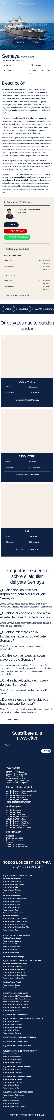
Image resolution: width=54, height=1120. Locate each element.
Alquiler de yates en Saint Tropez (19, 795)
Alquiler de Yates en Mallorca (11, 890)
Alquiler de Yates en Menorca (12, 893)
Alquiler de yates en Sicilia (16, 821)
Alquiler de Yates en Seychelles (12, 1072)
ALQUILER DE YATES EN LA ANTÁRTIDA (17, 1046)
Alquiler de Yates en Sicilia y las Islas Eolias (16, 927)
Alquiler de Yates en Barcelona (12, 881)
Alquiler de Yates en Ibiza (10, 887)
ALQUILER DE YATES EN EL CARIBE (15, 993)
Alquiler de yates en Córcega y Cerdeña (21, 791)
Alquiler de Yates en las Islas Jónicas (14, 972)
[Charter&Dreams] (27, 4)
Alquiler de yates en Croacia (17, 793)
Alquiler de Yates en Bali (10, 1054)
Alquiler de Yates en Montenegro (13, 957)
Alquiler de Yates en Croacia (12, 938)
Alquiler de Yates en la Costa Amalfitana (15, 918)
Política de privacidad (14, 838)
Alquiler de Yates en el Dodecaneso (13, 969)
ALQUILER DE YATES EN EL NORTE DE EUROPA (19, 1037)
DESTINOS (35, 42)
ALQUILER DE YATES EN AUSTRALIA (15, 1041)
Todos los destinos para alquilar (18, 802)
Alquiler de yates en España (17, 817)
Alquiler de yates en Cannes (17, 800)
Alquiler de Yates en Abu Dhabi (12, 1082)
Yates (10, 719)
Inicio (6, 719)
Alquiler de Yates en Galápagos (12, 1027)
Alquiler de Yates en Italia (11, 916)
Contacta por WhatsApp (18, 237)
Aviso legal (10, 842)
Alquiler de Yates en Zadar (11, 952)
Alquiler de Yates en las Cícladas (13, 966)
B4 (27, 531)
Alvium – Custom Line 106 (16, 774)
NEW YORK (27, 456)
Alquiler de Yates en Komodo (11, 1057)
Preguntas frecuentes (14, 840)
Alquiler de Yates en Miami (11, 1098)
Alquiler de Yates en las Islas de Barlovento (16, 1002)
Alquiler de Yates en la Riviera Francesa (15, 899)
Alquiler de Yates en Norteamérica (13, 1095)
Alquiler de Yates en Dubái (11, 1085)
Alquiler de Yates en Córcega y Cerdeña (15, 921)
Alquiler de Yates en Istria (10, 944)
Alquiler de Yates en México (11, 1030)
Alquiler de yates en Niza (15, 797)
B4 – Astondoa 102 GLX (15, 778)
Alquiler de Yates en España (12, 879)
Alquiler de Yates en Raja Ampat (12, 1059)
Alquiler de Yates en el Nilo (11, 1088)
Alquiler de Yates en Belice (11, 1022)
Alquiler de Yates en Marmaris (12, 988)
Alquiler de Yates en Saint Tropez (13, 913)
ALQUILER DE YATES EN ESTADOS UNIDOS (18, 1092)
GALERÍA (8, 309)
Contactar (10, 836)
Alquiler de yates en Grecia (16, 825)
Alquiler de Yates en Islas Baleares (13, 884)
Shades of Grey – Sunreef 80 (17, 780)
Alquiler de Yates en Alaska (11, 1101)
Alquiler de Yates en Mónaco (11, 901)
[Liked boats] (50, 3)
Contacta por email (17, 231)
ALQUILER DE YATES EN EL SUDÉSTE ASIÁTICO (20, 1051)
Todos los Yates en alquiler (16, 783)
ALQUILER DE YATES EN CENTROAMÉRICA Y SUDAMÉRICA (23, 1019)
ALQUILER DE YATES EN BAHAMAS (15, 1014)
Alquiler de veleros (13, 810)
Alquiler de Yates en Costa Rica (12, 1024)
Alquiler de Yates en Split (10, 949)
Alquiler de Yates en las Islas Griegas (15, 964)
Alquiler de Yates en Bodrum (11, 985)
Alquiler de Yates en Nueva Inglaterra (14, 1106)
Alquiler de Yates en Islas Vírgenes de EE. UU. (17, 996)
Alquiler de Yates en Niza (10, 910)
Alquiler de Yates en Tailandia (11, 1062)
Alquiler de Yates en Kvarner (11, 947)
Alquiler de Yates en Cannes (11, 907)
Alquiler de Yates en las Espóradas (13, 978)
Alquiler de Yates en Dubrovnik (12, 941)
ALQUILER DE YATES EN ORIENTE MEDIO (17, 1076)
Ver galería (19, 42)
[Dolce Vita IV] (27, 377)
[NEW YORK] (27, 452)
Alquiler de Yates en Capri (10, 930)
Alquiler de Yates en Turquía (12, 982)
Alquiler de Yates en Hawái (11, 1103)
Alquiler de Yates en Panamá (11, 1033)
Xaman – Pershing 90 (14, 776)
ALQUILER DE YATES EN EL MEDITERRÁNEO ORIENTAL (22, 961)
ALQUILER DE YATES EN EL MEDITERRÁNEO (18, 876)
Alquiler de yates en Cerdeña (17, 823)
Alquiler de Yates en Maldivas (12, 1069)
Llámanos (13, 225)
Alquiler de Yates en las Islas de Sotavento (16, 1005)
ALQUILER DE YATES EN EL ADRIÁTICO (16, 935)
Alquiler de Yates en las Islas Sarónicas (15, 975)
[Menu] (3, 3)
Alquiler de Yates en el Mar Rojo (12, 1079)
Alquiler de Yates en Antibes (11, 904)
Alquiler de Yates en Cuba (10, 1010)
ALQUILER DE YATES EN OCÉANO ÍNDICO (17, 1067)
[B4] (27, 527)
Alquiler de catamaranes (15, 814)
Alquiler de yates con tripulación (18, 827)
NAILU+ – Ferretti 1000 (15, 772)
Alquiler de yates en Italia (15, 819)
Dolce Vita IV (27, 381)
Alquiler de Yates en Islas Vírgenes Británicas (16, 999)
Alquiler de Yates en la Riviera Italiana (14, 924)
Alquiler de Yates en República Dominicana (16, 1007)
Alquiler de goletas (13, 812)
